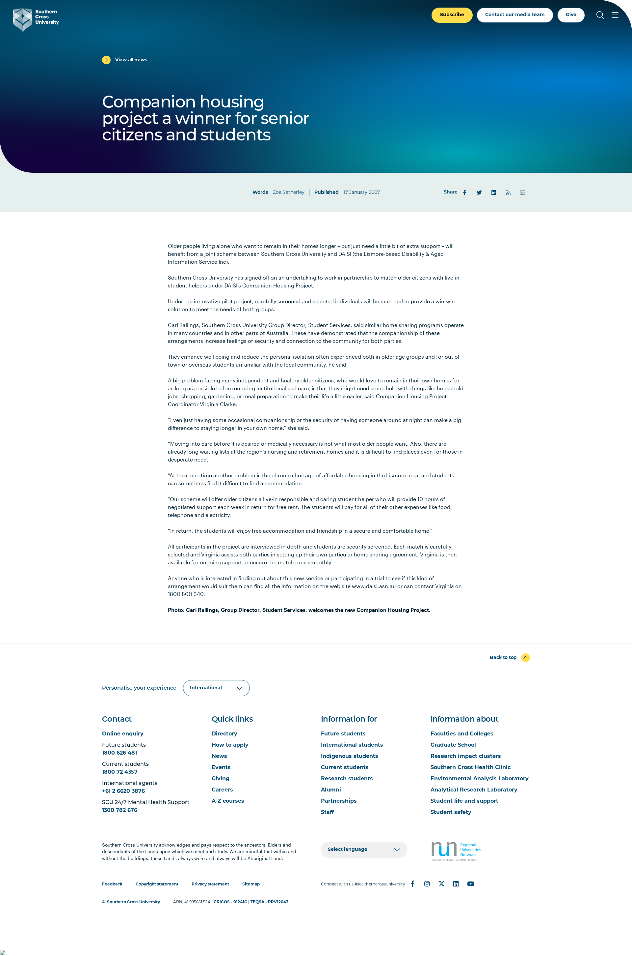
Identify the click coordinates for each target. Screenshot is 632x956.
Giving (220, 779)
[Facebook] (465, 192)
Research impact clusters (466, 756)
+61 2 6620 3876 (123, 791)
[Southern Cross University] (36, 20)
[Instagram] (427, 884)
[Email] (522, 192)
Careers (222, 790)
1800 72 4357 (120, 772)
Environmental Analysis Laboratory (480, 779)
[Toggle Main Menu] (615, 15)
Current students (345, 767)
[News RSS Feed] (508, 192)
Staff (327, 812)
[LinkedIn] (494, 192)
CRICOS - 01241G (230, 902)
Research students (347, 779)
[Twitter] (479, 192)
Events (221, 767)
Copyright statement (157, 884)
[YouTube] (470, 884)
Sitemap (251, 884)
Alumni (331, 790)
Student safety (451, 812)
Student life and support (464, 801)
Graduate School (453, 745)
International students (352, 745)
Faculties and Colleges (462, 734)
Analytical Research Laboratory (474, 790)
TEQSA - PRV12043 (269, 902)
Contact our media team (515, 15)
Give (571, 15)
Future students (343, 734)
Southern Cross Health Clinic (471, 767)
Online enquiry (123, 734)
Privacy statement (210, 884)
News (219, 756)
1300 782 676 (119, 810)
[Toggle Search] (600, 15)
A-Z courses (228, 801)
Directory (224, 734)
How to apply (230, 745)
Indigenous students (349, 756)
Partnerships (339, 801)
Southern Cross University (133, 902)
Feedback (112, 884)
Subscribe (452, 15)
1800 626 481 (119, 753)
